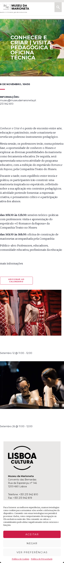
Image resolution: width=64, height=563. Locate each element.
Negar (32, 543)
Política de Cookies (20, 559)
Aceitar (32, 534)
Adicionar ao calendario (16, 280)
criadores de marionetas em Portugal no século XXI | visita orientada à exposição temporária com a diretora (30, 417)
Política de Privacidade (41, 559)
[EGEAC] (22, 458)
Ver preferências (32, 552)
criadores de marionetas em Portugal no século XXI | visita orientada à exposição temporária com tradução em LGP (30, 344)
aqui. (26, 263)
